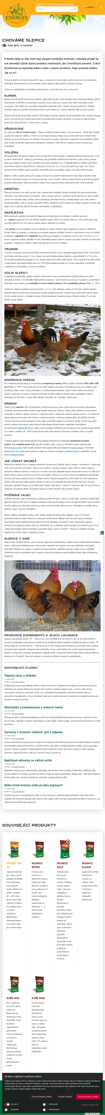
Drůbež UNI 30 (23, 428)
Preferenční (53, 1104)
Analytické (15, 1110)
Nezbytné (14, 1104)
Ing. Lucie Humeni (18, 682)
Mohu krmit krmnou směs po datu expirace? (33, 785)
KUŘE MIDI (13, 998)
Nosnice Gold (16, 448)
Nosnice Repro (17, 455)
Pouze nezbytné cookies (42, 1097)
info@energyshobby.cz (63, 4)
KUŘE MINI (38, 998)
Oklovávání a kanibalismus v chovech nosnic (33, 707)
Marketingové (54, 1110)
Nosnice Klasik (77, 448)
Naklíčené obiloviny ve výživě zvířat (28, 760)
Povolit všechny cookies (88, 1097)
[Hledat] (74, 9)
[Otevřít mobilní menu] (101, 7)
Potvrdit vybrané (65, 1097)
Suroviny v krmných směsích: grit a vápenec (33, 732)
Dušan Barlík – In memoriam (20, 45)
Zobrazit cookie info (90, 1105)
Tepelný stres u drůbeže (20, 676)
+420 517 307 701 (44, 4)
